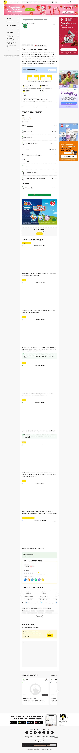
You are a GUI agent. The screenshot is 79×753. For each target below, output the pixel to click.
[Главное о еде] (18, 28)
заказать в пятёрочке (40, 194)
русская (24, 95)
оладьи (27, 608)
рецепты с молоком (50, 610)
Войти (49, 635)
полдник (24, 613)
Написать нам (40, 741)
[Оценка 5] (33, 573)
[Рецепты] (18, 18)
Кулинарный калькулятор (28, 107)
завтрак (40, 608)
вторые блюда (34, 608)
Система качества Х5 (11, 46)
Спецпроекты (10, 21)
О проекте (9, 49)
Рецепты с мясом (26, 610)
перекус (33, 610)
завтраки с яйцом (40, 610)
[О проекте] (18, 50)
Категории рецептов (47, 737)
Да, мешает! (39, 233)
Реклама (53, 24)
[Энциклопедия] (18, 32)
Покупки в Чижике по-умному (11, 43)
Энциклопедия (10, 32)
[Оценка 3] (29, 573)
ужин (23, 608)
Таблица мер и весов (41, 107)
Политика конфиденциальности (35, 736)
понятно (53, 745)
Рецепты (9, 18)
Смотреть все (54, 675)
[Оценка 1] (25, 573)
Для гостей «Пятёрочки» (10, 36)
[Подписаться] (46, 679)
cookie (48, 745)
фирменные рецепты (32, 613)
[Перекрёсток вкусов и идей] (18, 39)
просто (49, 608)
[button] (21, 594)
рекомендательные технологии (39, 745)
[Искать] (56, 2)
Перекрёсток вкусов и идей (10, 39)
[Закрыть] (57, 736)
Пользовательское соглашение (47, 736)
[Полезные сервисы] (18, 25)
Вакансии (30, 737)
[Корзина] (68, 2)
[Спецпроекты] (18, 21)
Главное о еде (10, 28)
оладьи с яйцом (48, 613)
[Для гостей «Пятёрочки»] (18, 35)
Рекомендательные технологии (37, 737)
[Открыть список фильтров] (52, 2)
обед (45, 608)
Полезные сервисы (11, 25)
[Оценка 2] (27, 573)
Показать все (39, 616)
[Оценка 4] (31, 573)
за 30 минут (40, 613)
